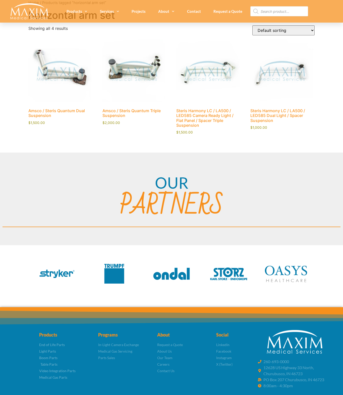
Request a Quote (227, 11)
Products (74, 11)
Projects (139, 11)
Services (107, 11)
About (163, 11)
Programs (108, 335)
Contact (194, 11)
